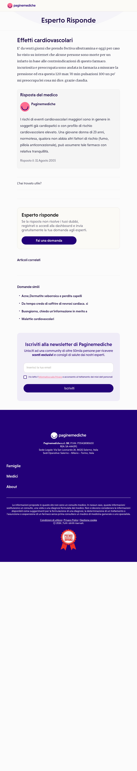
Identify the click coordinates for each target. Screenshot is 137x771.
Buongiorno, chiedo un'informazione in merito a (54, 366)
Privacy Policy (71, 575)
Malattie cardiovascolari (38, 374)
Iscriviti (69, 443)
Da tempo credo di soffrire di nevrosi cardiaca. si (55, 359)
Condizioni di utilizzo (51, 575)
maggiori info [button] (29, 754)
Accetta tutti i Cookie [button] (98, 764)
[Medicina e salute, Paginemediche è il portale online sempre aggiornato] (21, 5)
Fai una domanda (49, 240)
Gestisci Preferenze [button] (60, 764)
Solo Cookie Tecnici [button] (22, 764)
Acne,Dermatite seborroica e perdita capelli (52, 351)
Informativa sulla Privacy (50, 432)
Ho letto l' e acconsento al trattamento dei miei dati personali (71, 432)
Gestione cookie (88, 575)
